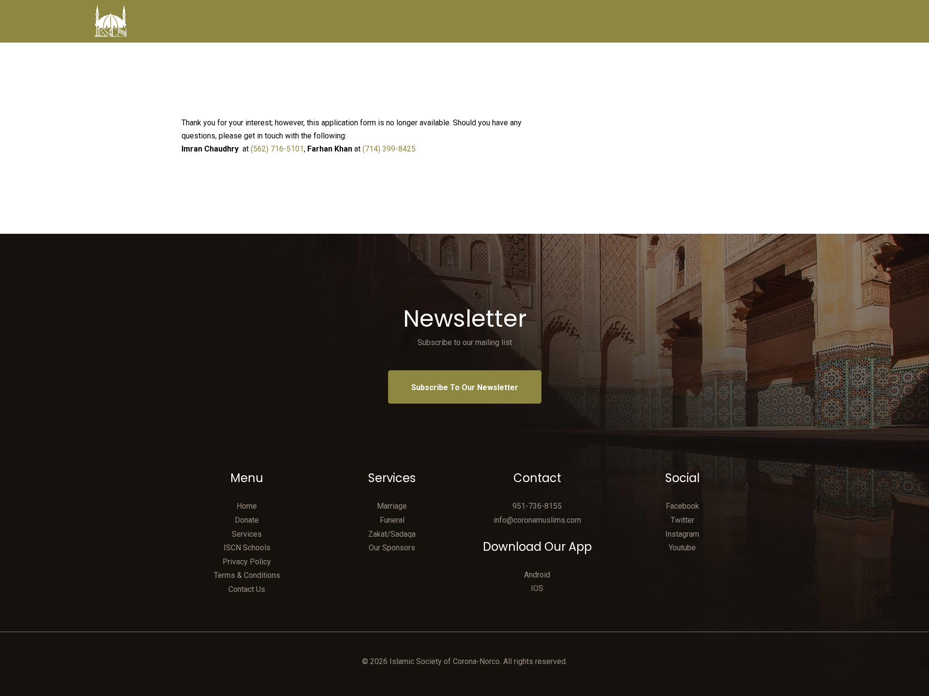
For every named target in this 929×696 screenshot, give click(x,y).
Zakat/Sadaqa (392, 534)
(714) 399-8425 (389, 148)
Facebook (682, 506)
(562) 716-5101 (277, 148)
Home (247, 506)
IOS (537, 588)
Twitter (682, 520)
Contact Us (246, 589)
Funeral (392, 520)
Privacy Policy (247, 561)
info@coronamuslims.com (537, 520)
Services (247, 534)
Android (537, 574)
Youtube (682, 547)
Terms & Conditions (247, 575)
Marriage (392, 506)
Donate (247, 520)
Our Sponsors (392, 547)
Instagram (682, 534)
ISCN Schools (247, 547)
